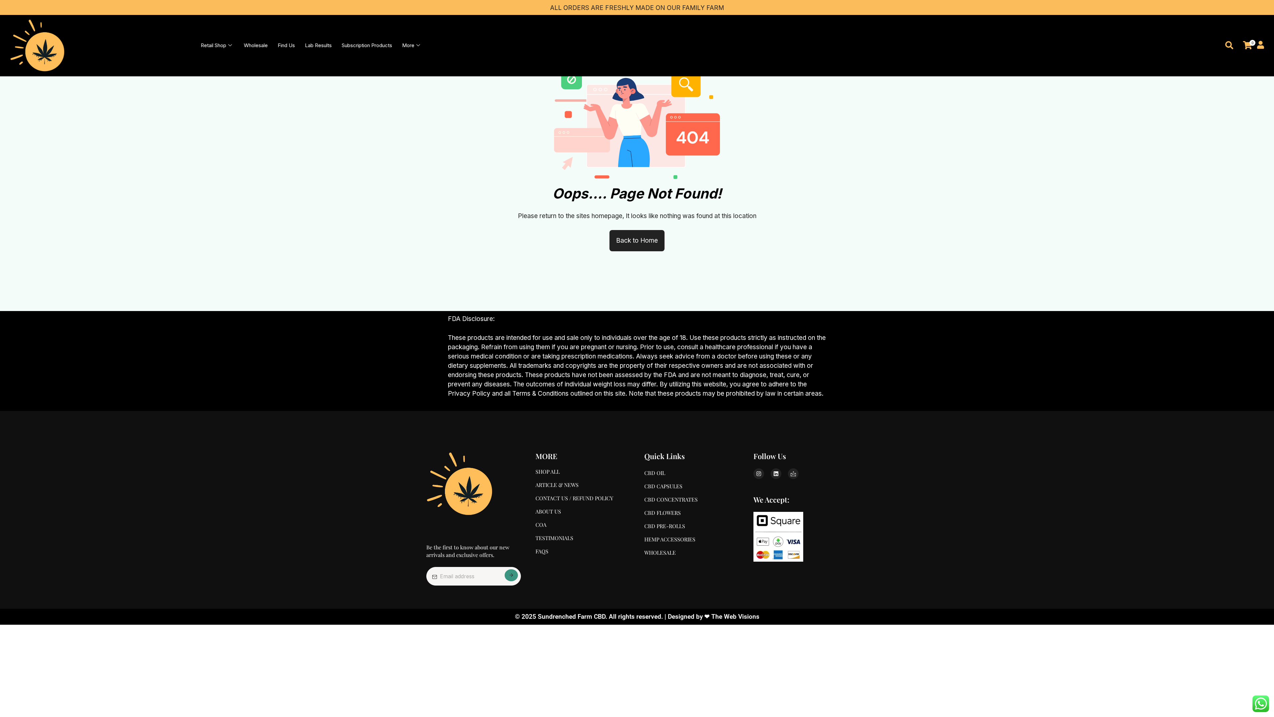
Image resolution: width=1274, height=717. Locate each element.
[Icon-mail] (793, 473)
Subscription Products (367, 45)
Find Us (286, 45)
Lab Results (318, 45)
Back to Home (637, 240)
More (408, 45)
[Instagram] (758, 473)
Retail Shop (213, 45)
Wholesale (256, 45)
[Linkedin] (776, 473)
